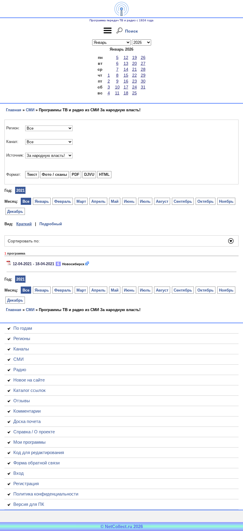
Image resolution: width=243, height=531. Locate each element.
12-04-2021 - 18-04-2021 (33, 264)
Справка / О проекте (34, 431)
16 (126, 81)
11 (117, 93)
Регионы (21, 338)
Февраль (62, 201)
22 (134, 75)
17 (126, 87)
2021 (20, 190)
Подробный (50, 224)
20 (134, 63)
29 (143, 75)
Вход (18, 473)
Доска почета (27, 421)
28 (143, 69)
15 (126, 75)
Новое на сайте (29, 379)
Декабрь (15, 211)
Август (162, 201)
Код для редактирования (38, 452)
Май (115, 201)
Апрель (98, 201)
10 (117, 87)
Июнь (129, 201)
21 (134, 69)
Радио (19, 369)
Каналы (21, 348)
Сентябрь (183, 201)
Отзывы (21, 400)
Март (81, 201)
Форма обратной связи (36, 462)
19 (134, 57)
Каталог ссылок (29, 390)
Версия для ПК (28, 504)
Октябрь (205, 201)
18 (126, 93)
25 (134, 93)
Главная (13, 110)
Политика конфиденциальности (45, 493)
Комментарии (27, 410)
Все (26, 201)
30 (143, 81)
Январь (42, 201)
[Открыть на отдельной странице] (87, 264)
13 (126, 63)
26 (143, 57)
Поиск (131, 31)
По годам (22, 328)
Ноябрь (226, 201)
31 (143, 87)
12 (126, 57)
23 (134, 81)
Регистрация (26, 483)
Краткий (24, 224)
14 (126, 69)
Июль (145, 201)
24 (134, 87)
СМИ (30, 110)
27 (143, 63)
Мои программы (29, 442)
